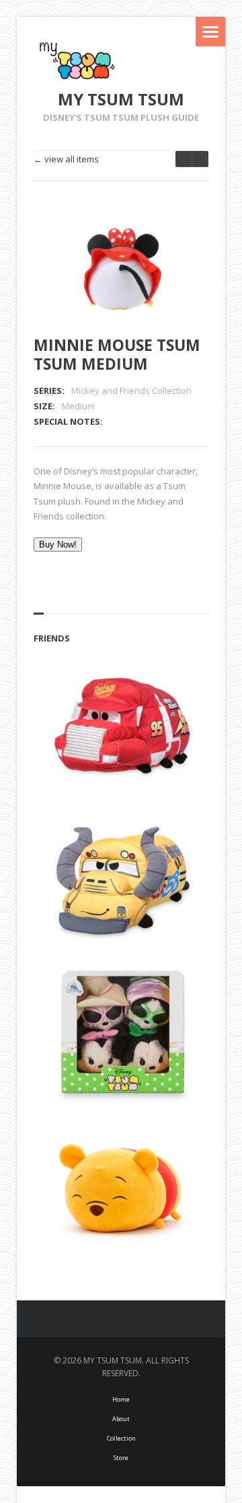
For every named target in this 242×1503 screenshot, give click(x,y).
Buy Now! (58, 544)
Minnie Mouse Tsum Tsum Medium (117, 354)
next (183, 159)
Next (180, 243)
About (121, 1418)
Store (121, 1457)
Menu (210, 31)
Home (121, 1399)
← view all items (66, 159)
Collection (121, 1438)
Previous (157, 243)
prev (200, 159)
